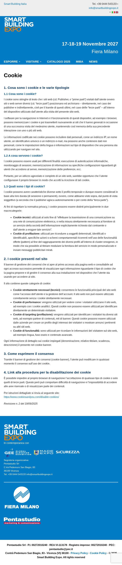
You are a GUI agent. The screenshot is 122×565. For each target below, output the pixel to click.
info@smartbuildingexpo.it (103, 8)
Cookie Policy (98, 553)
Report (28, 71)
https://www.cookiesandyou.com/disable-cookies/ (31, 397)
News (93, 61)
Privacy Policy (79, 553)
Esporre (11, 61)
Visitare (33, 61)
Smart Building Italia (15, 4)
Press (9, 71)
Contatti (49, 71)
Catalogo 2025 (58, 61)
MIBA (79, 61)
